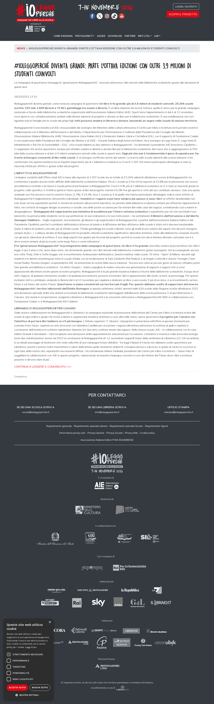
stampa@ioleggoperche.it (178, 412)
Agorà (101, 35)
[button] (28, 695)
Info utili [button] (143, 35)
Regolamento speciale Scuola (126, 426)
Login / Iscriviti (186, 6)
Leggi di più (30, 647)
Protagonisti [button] (83, 35)
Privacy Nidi (131, 432)
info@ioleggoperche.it (107, 412)
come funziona (63, 35)
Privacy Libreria (96, 432)
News (21, 48)
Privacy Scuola (114, 432)
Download (115, 35)
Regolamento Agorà (156, 426)
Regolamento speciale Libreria (91, 426)
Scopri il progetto (183, 14)
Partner (130, 35)
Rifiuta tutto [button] (40, 687)
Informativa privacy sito (72, 432)
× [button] (49, 622)
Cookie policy (147, 432)
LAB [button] (156, 35)
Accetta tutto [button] (17, 687)
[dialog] (28, 660)
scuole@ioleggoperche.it (35, 412)
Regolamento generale (59, 426)
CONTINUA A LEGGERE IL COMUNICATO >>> (42, 366)
